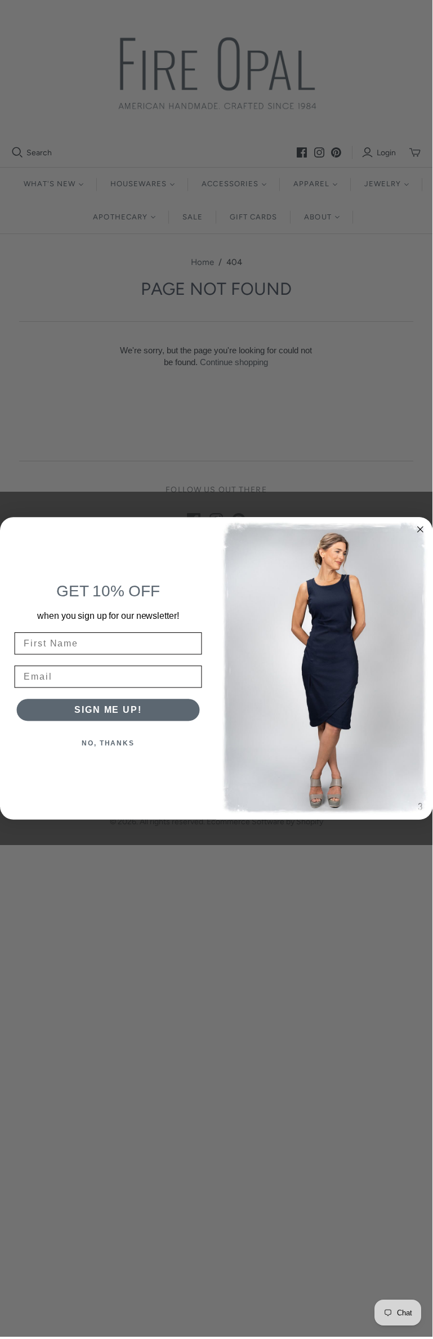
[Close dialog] (420, 529)
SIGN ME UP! (107, 710)
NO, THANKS (108, 743)
